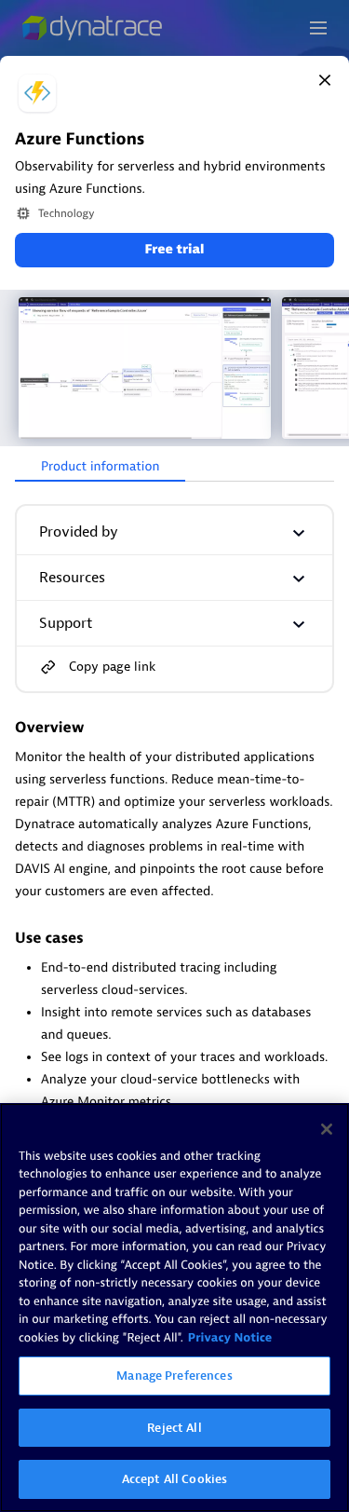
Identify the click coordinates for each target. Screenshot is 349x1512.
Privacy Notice (230, 1338)
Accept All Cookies (174, 1479)
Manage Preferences (174, 1375)
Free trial (174, 250)
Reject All (174, 1428)
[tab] (100, 468)
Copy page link (112, 666)
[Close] (324, 80)
